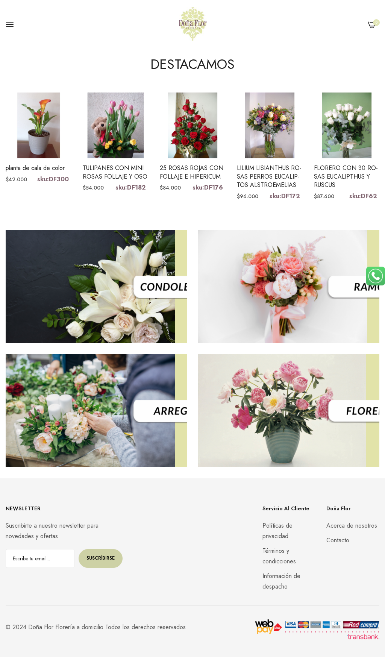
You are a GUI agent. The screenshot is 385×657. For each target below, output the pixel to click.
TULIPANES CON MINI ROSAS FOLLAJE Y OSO (115, 172)
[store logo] (192, 24)
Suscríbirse (100, 558)
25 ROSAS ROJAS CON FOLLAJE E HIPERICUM (191, 172)
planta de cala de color (35, 168)
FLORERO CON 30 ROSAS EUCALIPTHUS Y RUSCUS (346, 176)
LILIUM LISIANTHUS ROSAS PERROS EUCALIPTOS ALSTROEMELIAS (269, 176)
